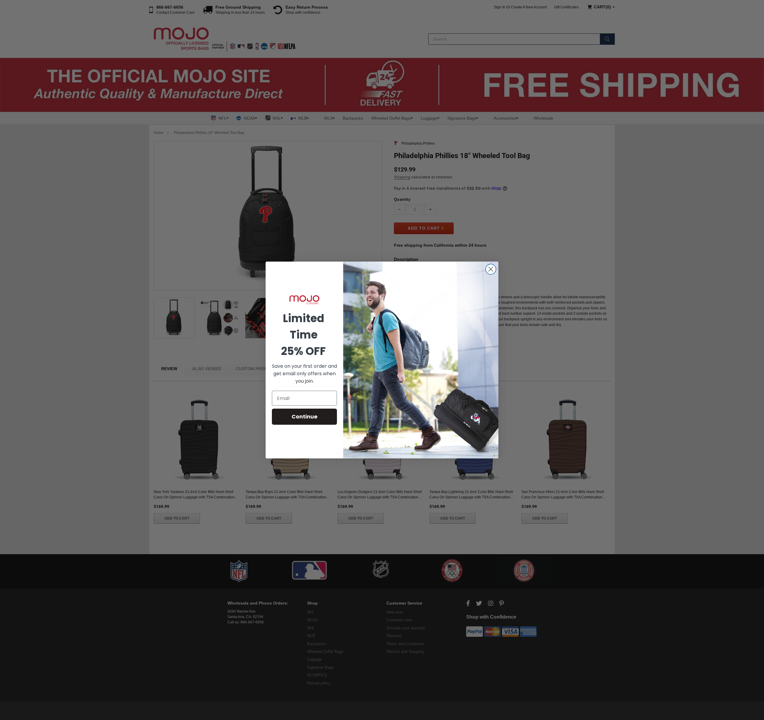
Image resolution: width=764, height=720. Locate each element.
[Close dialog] (491, 269)
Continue (305, 416)
